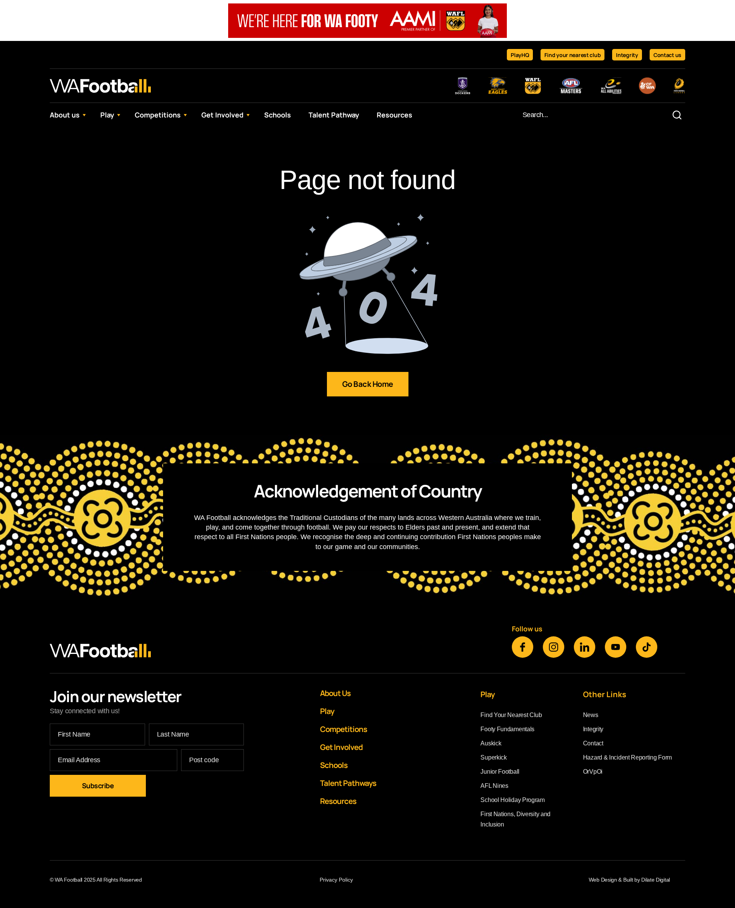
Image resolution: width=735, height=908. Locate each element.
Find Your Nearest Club (511, 715)
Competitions (158, 114)
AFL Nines (494, 785)
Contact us (667, 55)
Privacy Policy (336, 880)
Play (107, 114)
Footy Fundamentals (507, 729)
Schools (277, 114)
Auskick (490, 743)
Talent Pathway (334, 114)
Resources (394, 114)
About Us (335, 693)
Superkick (493, 757)
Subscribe (98, 785)
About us (65, 114)
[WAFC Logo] (100, 86)
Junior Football (499, 771)
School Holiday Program (512, 800)
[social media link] (522, 647)
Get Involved (222, 114)
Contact (593, 743)
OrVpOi (593, 771)
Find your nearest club (572, 55)
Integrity (627, 55)
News (590, 715)
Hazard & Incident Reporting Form (627, 757)
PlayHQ (520, 55)
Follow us (527, 628)
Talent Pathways (348, 783)
